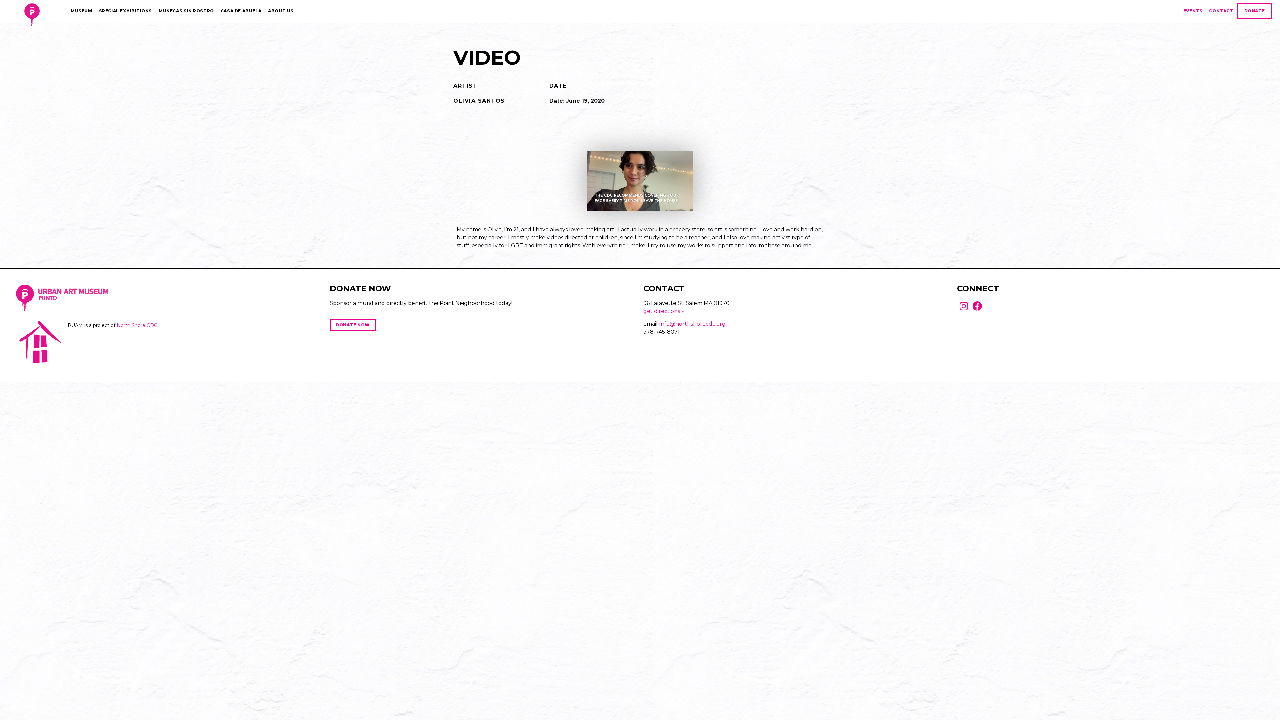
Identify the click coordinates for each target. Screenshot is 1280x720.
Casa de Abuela (241, 10)
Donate (1254, 10)
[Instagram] (964, 306)
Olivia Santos (479, 101)
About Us (281, 10)
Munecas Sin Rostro (186, 10)
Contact (1221, 10)
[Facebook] (977, 306)
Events (1193, 10)
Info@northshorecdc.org (692, 324)
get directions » (663, 311)
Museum (81, 10)
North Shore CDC (137, 325)
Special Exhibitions (125, 10)
